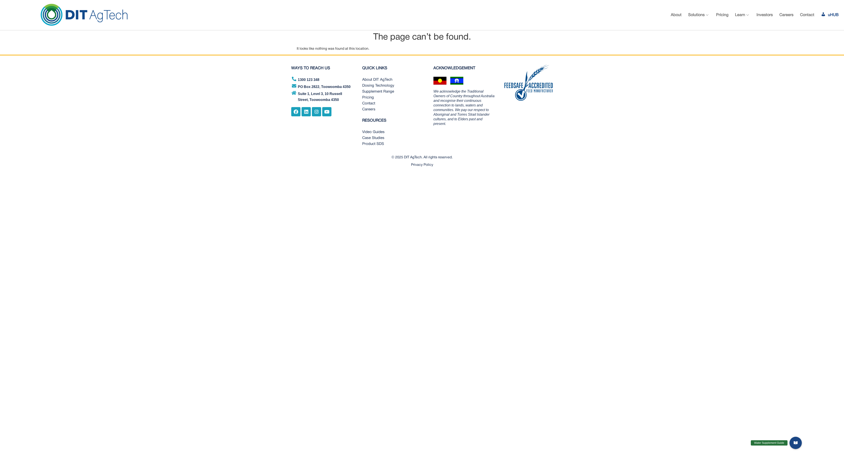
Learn (740, 15)
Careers (786, 15)
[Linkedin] (306, 111)
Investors (765, 15)
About (676, 15)
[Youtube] (326, 111)
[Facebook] (295, 111)
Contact (807, 15)
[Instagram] (316, 111)
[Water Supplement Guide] (795, 445)
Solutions (696, 15)
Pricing (722, 15)
